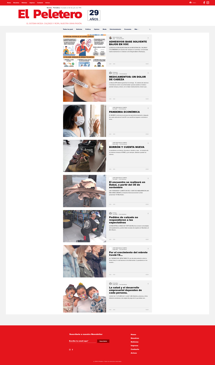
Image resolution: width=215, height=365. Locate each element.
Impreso (134, 345)
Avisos (134, 353)
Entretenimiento (115, 29)
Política (88, 29)
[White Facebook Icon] (72, 350)
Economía (127, 29)
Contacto (135, 349)
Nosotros (135, 338)
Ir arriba (3, 359)
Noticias (79, 29)
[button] (150, 29)
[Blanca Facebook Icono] (204, 2)
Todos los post (68, 29)
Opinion (96, 29)
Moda (104, 29)
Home (133, 334)
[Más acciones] (149, 38)
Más (136, 29)
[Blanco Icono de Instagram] (208, 2)
